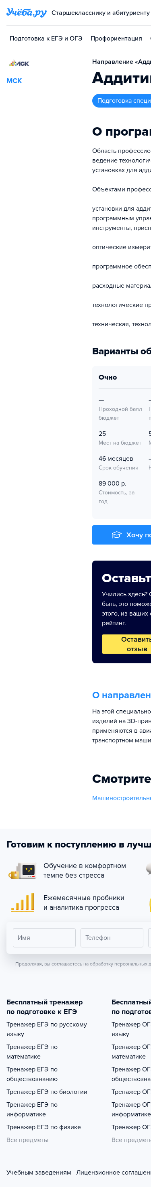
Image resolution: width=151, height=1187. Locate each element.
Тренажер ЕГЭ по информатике (32, 1109)
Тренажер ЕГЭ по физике (43, 1127)
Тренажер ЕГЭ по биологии (46, 1092)
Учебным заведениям (38, 1173)
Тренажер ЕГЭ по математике (32, 1052)
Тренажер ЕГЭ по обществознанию (32, 1074)
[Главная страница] (26, 13)
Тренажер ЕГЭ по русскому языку (46, 1029)
